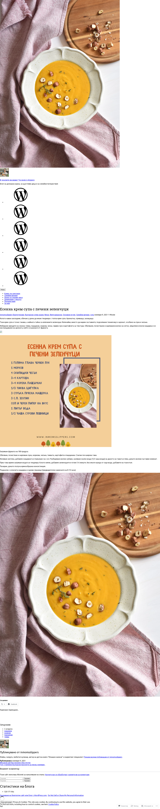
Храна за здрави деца (13, 297)
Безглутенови (18, 315)
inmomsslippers (6, 315)
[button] (1, 332)
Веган (47, 315)
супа (92, 315)
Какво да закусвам (12, 294)
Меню (3, 289)
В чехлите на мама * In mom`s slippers (17, 180)
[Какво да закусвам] (20, 202)
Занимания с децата (12, 299)
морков (7, 733)
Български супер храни (34, 315)
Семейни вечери (11, 295)
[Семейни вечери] (20, 219)
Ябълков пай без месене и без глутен (15, 763)
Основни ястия (69, 315)
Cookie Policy (53, 804)
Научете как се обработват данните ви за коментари (67, 775)
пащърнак (8, 735)
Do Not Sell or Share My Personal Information (66, 795)
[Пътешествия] (20, 269)
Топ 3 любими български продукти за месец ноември (22, 765)
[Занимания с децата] (20, 252)
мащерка (8, 731)
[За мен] (20, 286)
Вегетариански (56, 315)
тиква (6, 737)
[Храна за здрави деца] (20, 236)
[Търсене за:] (11, 778)
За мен (7, 303)
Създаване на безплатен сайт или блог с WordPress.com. (23, 795)
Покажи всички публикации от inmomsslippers (103, 757)
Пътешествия (9, 301)
